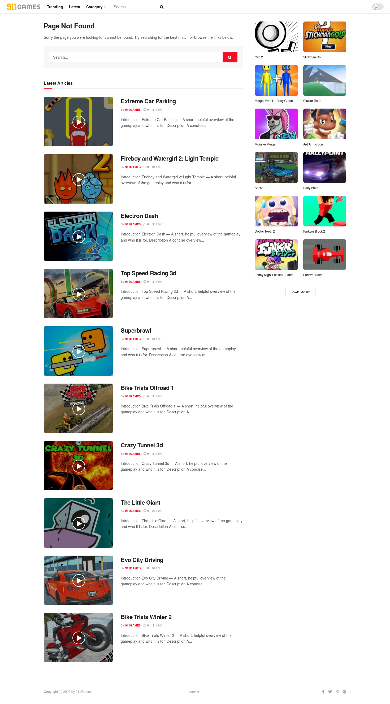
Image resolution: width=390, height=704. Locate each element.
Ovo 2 (259, 57)
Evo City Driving (142, 559)
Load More (300, 292)
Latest (74, 6)
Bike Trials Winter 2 (146, 616)
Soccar (260, 187)
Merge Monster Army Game (274, 100)
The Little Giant (140, 502)
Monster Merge (265, 144)
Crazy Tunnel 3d (142, 445)
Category (94, 6)
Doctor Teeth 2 (265, 231)
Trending (55, 6)
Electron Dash (139, 215)
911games (133, 109)
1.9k (158, 109)
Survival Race (313, 274)
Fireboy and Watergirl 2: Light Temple (170, 158)
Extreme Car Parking (148, 101)
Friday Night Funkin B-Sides (274, 274)
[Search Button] (162, 6)
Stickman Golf (312, 57)
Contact (193, 691)
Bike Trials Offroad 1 (147, 387)
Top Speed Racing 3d (148, 273)
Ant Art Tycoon (313, 144)
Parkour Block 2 (314, 231)
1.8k (158, 625)
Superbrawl (136, 330)
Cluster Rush (312, 100)
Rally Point (310, 187)
